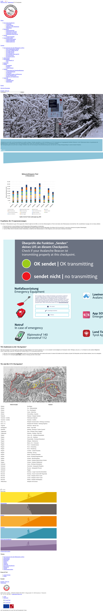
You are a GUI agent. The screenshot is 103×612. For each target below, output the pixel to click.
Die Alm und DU (10, 55)
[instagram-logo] (6, 602)
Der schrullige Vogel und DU (12, 54)
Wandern (5, 69)
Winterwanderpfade (10, 40)
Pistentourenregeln (10, 30)
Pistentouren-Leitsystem (11, 31)
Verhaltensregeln (10, 80)
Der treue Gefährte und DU (12, 50)
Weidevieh (5, 78)
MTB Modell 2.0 (10, 60)
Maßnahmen (10, 2)
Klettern (5, 64)
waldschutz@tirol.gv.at (17, 594)
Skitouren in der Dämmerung (12, 26)
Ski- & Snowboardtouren (9, 22)
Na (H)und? (8, 73)
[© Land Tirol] (10, 18)
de (5, 1)
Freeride (5, 35)
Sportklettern (9, 65)
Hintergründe (9, 81)
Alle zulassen (52, 306)
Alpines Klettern (9, 68)
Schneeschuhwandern (8, 38)
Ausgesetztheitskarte (10, 71)
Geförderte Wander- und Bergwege (14, 74)
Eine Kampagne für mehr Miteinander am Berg (13, 47)
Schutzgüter (8, 24)
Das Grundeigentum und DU (12, 49)
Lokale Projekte (9, 25)
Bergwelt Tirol (4, 2)
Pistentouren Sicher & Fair (12, 34)
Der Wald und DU (10, 51)
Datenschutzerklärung (63, 302)
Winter (2, 20)
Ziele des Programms (5, 88)
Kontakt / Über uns (5, 90)
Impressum (5, 597)
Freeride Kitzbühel (10, 36)
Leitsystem (8, 79)
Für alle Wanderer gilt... (11, 75)
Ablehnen (52, 314)
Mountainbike (6, 59)
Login (2, 1)
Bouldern (8, 66)
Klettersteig (5, 62)
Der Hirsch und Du (10, 56)
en (7, 1)
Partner (2, 85)
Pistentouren (6, 29)
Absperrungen (6, 57)
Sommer (2, 45)
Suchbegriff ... (4, 92)
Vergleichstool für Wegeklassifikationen (15, 70)
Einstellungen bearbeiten (52, 310)
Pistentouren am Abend (11, 32)
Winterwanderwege (10, 41)
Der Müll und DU (10, 52)
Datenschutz (3, 582)
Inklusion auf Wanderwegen (12, 76)
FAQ (7, 61)
